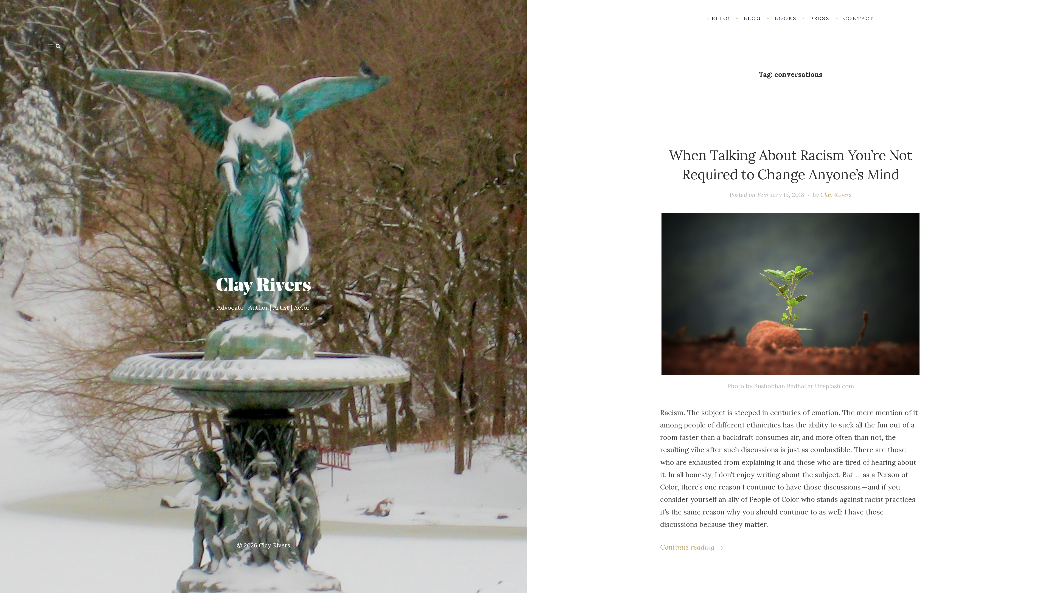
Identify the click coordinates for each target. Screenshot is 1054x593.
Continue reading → (691, 547)
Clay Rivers (274, 545)
